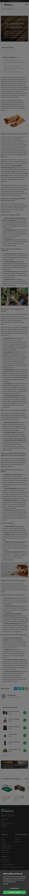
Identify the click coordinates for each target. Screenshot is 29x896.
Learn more (5, 883)
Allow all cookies (14, 892)
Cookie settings (14, 888)
